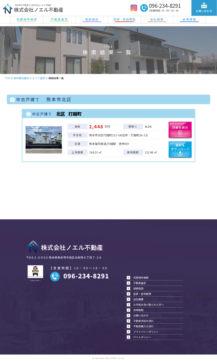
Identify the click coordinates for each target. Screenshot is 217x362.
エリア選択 (38, 78)
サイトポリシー (142, 337)
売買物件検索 (27, 19)
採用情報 (189, 19)
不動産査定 (59, 19)
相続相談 (92, 19)
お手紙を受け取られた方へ (148, 304)
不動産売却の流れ (143, 321)
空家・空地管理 (124, 19)
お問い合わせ (141, 315)
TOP (7, 78)
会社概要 (157, 19)
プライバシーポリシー (146, 332)
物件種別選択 (21, 78)
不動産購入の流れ (143, 326)
